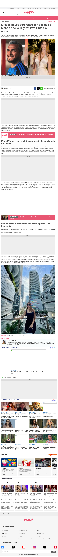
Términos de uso (21, 538)
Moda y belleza (4, 533)
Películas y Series (40, 533)
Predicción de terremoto (49, 8)
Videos (21, 536)
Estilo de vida (22, 533)
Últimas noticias (5, 530)
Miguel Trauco (10, 335)
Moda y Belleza (5, 21)
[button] (56, 18)
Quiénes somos (33, 538)
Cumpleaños (18, 335)
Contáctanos (9, 538)
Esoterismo (4, 536)
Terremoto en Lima (20, 8)
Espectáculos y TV (23, 530)
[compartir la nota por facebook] (35, 88)
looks (27, 37)
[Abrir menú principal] (3, 12)
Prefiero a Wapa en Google (10, 377)
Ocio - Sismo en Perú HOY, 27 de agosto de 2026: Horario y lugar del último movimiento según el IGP (28, 18)
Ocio (38, 530)
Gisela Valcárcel (38, 8)
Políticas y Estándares (46, 538)
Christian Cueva (30, 8)
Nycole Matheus (7, 88)
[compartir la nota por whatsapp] (41, 88)
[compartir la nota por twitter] (38, 88)
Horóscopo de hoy (11, 8)
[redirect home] (29, 13)
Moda (24, 335)
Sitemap (39, 536)
